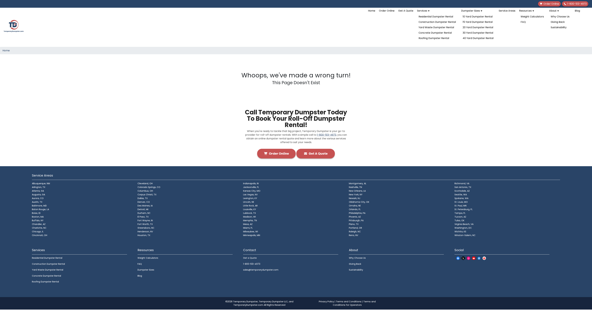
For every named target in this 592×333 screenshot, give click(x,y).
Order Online (387, 10)
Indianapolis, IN (251, 183)
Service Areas (507, 10)
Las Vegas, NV (250, 194)
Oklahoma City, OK (359, 202)
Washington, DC (463, 227)
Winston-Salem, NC (464, 235)
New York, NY (355, 194)
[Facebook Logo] (458, 258)
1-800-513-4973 (326, 135)
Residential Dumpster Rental (436, 16)
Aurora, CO (38, 198)
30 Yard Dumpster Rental (478, 33)
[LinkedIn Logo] (479, 258)
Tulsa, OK (459, 220)
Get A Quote (405, 10)
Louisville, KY (249, 209)
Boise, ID (36, 213)
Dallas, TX (143, 198)
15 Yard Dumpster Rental (478, 22)
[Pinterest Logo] (484, 258)
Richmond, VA (461, 183)
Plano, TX (354, 224)
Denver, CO (144, 202)
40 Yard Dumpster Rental (478, 38)
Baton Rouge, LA (40, 209)
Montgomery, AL (357, 183)
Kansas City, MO (251, 190)
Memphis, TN (250, 220)
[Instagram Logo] (468, 258)
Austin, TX (37, 202)
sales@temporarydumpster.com (260, 269)
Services (422, 10)
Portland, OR (355, 227)
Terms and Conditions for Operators (354, 303)
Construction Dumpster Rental (437, 22)
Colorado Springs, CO (149, 187)
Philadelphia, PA (357, 213)
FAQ (523, 22)
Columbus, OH (145, 190)
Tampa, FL (459, 213)
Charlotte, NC (39, 227)
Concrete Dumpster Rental (435, 33)
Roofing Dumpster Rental (434, 38)
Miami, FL (248, 227)
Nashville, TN (355, 187)
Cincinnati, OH (39, 235)
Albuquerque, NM (41, 183)
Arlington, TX (38, 187)
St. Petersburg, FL (463, 209)
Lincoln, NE (248, 202)
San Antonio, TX (462, 187)
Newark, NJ (354, 198)
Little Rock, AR (250, 205)
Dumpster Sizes (471, 10)
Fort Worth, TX (145, 224)
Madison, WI (249, 216)
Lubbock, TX (249, 213)
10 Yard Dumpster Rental (478, 16)
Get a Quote (250, 257)
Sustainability (559, 27)
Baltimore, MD (39, 205)
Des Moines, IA (145, 205)
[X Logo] (463, 258)
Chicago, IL (37, 231)
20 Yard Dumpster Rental (478, 27)
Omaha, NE (355, 205)
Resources (525, 10)
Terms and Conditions (348, 301)
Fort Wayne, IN (145, 220)
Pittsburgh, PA (356, 220)
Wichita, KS (460, 231)
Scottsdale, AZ (462, 190)
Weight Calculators (532, 16)
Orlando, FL (355, 209)
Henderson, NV (145, 231)
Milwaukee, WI (250, 231)
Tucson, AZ (460, 216)
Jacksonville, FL (251, 187)
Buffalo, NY (37, 220)
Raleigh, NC (355, 231)
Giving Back (558, 22)
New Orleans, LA (357, 190)
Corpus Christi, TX (147, 194)
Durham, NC (144, 213)
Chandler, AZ (38, 224)
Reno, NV (353, 235)
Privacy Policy (326, 301)
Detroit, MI (143, 209)
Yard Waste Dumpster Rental (436, 27)
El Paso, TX (143, 216)
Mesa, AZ (248, 224)
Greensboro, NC (146, 227)
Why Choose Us (560, 16)
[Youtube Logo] (474, 258)
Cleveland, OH (145, 183)
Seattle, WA (460, 194)
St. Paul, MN (460, 205)
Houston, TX (144, 235)
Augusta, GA (38, 194)
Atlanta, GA (38, 190)
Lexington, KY (250, 198)
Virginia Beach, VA (463, 224)
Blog (577, 10)
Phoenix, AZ (355, 216)
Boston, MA (38, 216)
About (553, 10)
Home (371, 10)
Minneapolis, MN (251, 235)
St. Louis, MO (461, 202)
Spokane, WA (461, 198)
